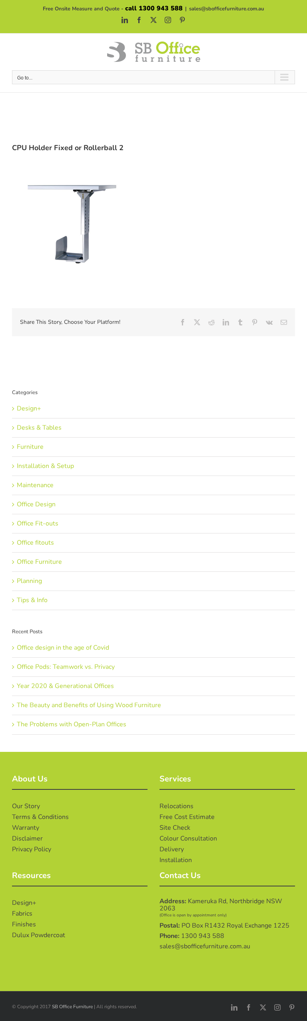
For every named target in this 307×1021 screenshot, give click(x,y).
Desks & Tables (39, 427)
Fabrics (22, 913)
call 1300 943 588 (154, 8)
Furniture (30, 446)
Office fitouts (35, 542)
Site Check (174, 827)
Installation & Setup (45, 466)
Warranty (25, 827)
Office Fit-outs (37, 523)
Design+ (29, 408)
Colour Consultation (188, 838)
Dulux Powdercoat (38, 935)
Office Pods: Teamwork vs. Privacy (66, 666)
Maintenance (35, 485)
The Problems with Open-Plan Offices (71, 724)
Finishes (24, 924)
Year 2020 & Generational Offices (65, 686)
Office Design (36, 504)
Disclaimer (27, 838)
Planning (29, 581)
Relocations (176, 806)
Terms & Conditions (40, 817)
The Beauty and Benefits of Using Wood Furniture (89, 705)
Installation (175, 860)
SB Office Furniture (72, 1006)
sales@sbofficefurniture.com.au (226, 8)
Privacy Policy (31, 849)
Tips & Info (32, 600)
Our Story (26, 806)
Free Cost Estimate (187, 817)
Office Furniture (39, 561)
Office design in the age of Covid (63, 647)
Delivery (171, 849)
